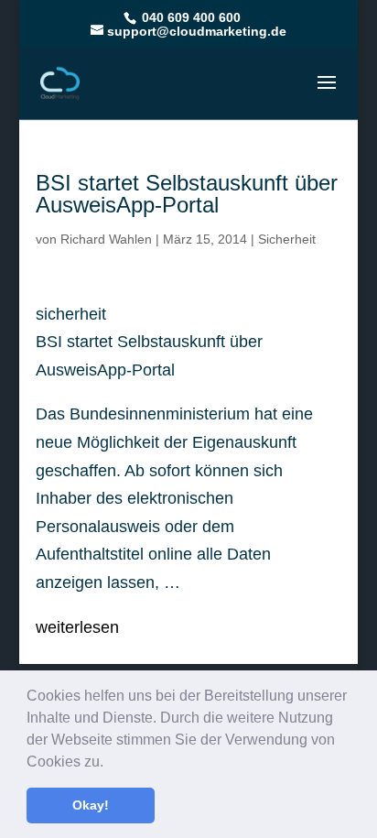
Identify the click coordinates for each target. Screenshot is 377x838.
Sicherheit (287, 239)
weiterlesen (77, 627)
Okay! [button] (90, 805)
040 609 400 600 (189, 17)
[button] (110, 763)
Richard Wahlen (106, 239)
